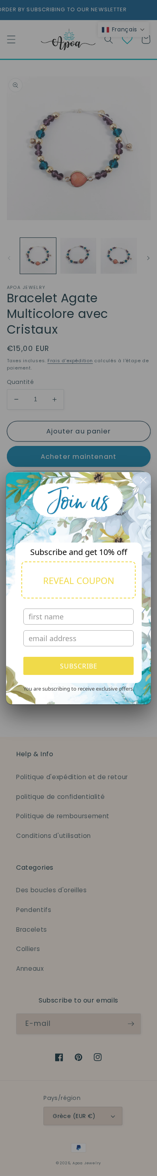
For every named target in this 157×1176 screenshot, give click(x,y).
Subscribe (78, 666)
